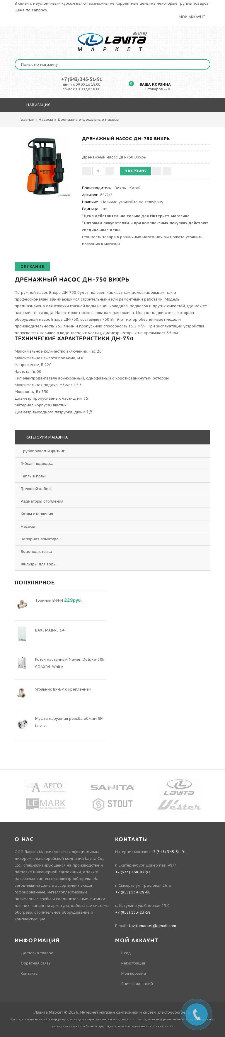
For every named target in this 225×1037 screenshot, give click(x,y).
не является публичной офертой (87, 1026)
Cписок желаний (137, 983)
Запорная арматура (40, 538)
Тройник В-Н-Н (49, 600)
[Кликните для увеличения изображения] (45, 166)
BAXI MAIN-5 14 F (51, 630)
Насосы (28, 526)
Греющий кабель (37, 488)
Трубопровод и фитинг (43, 450)
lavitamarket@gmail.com (152, 925)
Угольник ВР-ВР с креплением (63, 689)
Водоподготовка (37, 551)
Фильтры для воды (39, 564)
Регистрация (133, 963)
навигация (38, 104)
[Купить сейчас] (167, 171)
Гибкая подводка (37, 463)
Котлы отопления (37, 513)
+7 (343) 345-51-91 (81, 79)
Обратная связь (36, 963)
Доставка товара (37, 952)
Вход (126, 952)
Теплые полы (34, 476)
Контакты (29, 973)
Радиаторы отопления (42, 501)
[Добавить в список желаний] (156, 171)
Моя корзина (133, 973)
